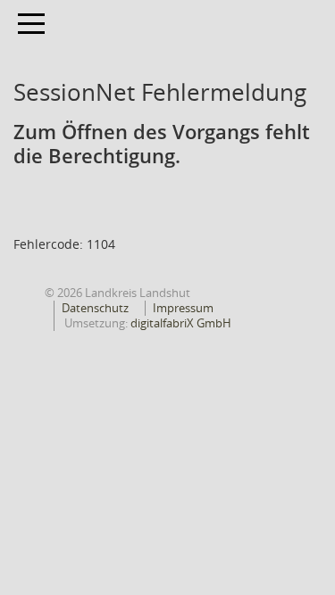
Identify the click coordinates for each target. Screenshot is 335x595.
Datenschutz (95, 308)
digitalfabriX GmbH (180, 323)
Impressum (183, 308)
